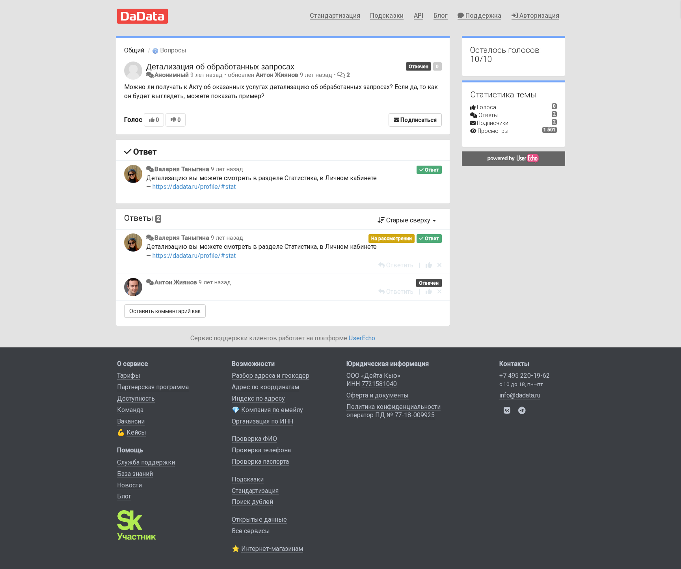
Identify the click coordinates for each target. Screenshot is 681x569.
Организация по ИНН (262, 421)
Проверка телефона (261, 450)
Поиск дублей (252, 502)
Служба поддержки (146, 462)
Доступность (136, 398)
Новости (129, 485)
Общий (134, 50)
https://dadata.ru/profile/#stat (194, 186)
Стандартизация (335, 15)
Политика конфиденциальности (393, 406)
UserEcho (362, 338)
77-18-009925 (414, 415)
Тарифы (128, 375)
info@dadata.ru (519, 395)
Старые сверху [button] (408, 220)
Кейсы (136, 432)
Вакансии (131, 421)
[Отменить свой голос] (439, 265)
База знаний (135, 474)
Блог (441, 15)
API (418, 15)
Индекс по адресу (258, 398)
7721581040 (379, 384)
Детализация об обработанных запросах (220, 66)
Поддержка (482, 15)
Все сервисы (251, 531)
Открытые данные (259, 519)
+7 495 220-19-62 (524, 375)
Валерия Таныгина (181, 169)
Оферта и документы (377, 395)
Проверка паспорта (260, 461)
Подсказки (387, 15)
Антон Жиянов (277, 74)
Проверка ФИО (254, 438)
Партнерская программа (153, 387)
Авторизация (538, 15)
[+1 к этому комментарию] (429, 265)
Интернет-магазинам (272, 548)
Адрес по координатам (265, 387)
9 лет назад (227, 169)
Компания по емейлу (272, 410)
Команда (130, 410)
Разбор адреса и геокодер (270, 375)
